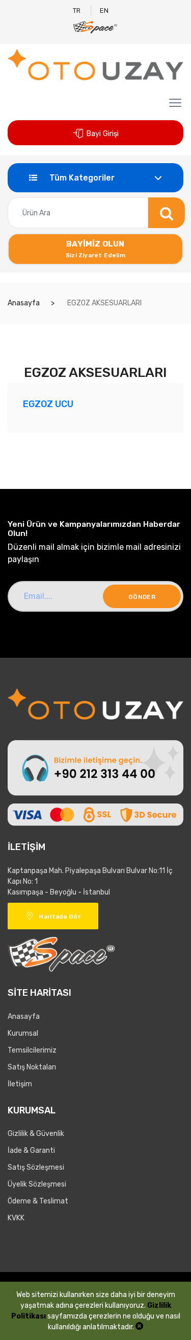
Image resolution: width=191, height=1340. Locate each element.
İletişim (20, 1084)
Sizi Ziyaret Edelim (95, 248)
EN (104, 10)
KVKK (16, 1218)
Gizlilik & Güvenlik (36, 1133)
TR (76, 10)
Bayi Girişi (102, 133)
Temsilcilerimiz (32, 1050)
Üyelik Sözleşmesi (37, 1184)
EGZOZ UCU (48, 403)
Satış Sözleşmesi (36, 1167)
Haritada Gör (59, 916)
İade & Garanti (31, 1150)
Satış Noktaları (32, 1067)
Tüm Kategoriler (81, 178)
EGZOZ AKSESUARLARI (104, 303)
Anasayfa (24, 303)
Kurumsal (23, 1033)
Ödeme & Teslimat (38, 1201)
